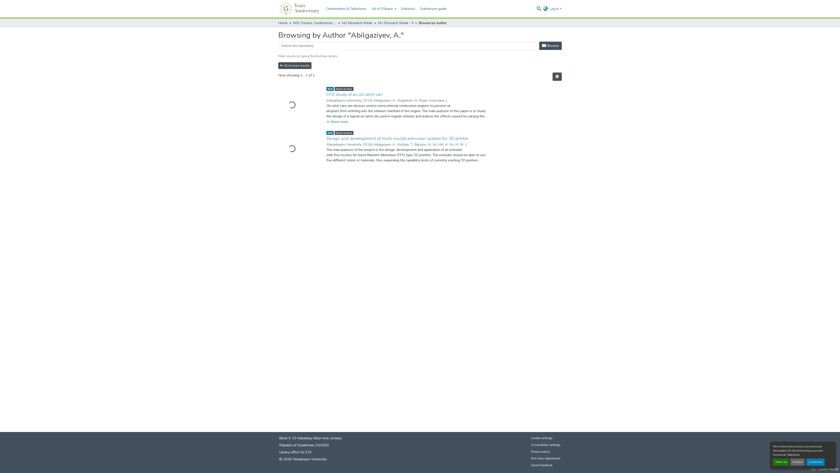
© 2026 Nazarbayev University (303, 459)
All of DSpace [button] (382, 8)
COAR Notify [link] (828, 469)
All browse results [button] (296, 66)
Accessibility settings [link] (545, 445)
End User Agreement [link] (545, 458)
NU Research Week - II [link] (395, 23)
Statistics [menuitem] (408, 8)
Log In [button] (555, 8)
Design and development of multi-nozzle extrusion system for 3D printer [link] (397, 138)
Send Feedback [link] (542, 465)
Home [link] (283, 23)
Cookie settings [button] (542, 438)
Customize (815, 462)
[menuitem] (383, 8)
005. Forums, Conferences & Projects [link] (315, 23)
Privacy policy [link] (540, 452)
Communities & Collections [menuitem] (346, 8)
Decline (797, 462)
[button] (300, 8)
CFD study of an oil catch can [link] (354, 94)
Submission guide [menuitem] (433, 8)
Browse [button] (552, 45)
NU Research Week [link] (357, 23)
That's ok (781, 462)
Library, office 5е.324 (295, 452)
